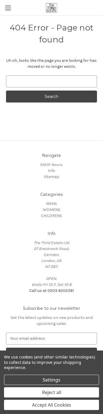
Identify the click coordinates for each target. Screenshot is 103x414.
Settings (51, 380)
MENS (51, 203)
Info (51, 170)
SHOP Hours (51, 164)
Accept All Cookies (51, 405)
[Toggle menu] (8, 8)
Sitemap (51, 176)
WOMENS (51, 209)
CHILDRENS (51, 215)
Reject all (51, 392)
